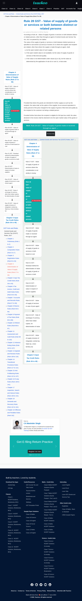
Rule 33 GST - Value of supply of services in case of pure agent (12, 181)
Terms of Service (31, 591)
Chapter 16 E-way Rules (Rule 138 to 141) (13, 381)
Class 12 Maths (30, 529)
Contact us (21, 591)
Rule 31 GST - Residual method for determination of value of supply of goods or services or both (12, 156)
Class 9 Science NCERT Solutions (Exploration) (49, 568)
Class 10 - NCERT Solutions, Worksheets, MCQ (14, 533)
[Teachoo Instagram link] (36, 584)
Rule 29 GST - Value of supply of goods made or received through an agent (12, 130)
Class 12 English (31, 532)
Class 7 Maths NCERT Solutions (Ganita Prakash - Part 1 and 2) (50, 496)
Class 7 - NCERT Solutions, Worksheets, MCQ (14, 508)
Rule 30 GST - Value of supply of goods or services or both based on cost (12, 143)
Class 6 (49, 8)
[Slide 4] (39, 455)
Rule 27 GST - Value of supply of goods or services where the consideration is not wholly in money (11, 90)
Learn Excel (65, 488)
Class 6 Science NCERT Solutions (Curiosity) (49, 543)
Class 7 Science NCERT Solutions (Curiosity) (49, 552)
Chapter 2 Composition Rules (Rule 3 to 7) (13, 249)
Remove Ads (50, 133)
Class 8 (34, 8)
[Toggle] (4, 3)
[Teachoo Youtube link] (45, 584)
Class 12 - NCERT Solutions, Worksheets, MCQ (14, 549)
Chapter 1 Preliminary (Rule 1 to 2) (13, 241)
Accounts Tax (71, 8)
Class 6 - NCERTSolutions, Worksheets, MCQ (13, 499)
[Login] (77, 3)
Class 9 (27, 8)
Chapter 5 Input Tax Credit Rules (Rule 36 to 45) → (12, 220)
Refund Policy (51, 591)
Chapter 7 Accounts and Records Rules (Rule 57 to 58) (13, 300)
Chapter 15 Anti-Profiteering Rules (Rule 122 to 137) (13, 373)
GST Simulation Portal (32, 505)
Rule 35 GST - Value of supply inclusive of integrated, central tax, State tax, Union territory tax (11, 207)
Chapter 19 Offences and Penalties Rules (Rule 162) (14, 412)
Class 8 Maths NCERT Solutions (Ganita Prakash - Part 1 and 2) (50, 504)
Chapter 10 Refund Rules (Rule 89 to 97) (13, 325)
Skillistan (28, 502)
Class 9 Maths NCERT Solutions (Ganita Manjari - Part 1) (50, 512)
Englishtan (65, 506)
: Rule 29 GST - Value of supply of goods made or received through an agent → (50, 127)
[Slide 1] (30, 455)
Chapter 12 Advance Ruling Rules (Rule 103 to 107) (13, 345)
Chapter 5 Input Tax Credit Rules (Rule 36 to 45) (13, 280)
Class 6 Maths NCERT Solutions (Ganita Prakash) (50, 487)
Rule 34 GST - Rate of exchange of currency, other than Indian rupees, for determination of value (12, 193)
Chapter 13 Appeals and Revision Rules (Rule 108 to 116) (13, 353)
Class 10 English (31, 520)
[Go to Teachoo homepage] (40, 3)
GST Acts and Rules (9, 14)
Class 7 (41, 8)
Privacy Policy (41, 591)
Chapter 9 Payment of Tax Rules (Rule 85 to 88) (13, 317)
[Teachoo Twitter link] (41, 584)
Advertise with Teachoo (64, 591)
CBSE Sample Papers (68, 515)
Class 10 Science (31, 517)
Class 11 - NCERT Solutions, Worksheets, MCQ (14, 541)
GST (62, 8)
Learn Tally (65, 491)
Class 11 (12, 8)
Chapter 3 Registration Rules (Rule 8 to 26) (13, 258)
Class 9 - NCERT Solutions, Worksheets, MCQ (14, 524)
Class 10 (20, 8)
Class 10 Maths (30, 514)
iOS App (10, 488)
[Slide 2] (33, 455)
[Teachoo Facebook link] (32, 584)
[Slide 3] (36, 455)
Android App (11, 485)
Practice (56, 8)
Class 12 (4, 8)
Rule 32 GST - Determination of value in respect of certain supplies (12, 169)
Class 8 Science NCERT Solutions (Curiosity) (49, 560)
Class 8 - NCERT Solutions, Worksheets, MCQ (14, 516)
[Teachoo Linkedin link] (50, 584)
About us (13, 591)
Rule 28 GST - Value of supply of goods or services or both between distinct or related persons (12, 111)
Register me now (35, 451)
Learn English (66, 485)
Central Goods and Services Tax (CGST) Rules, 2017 (30, 14)
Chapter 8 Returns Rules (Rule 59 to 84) (13, 308)
